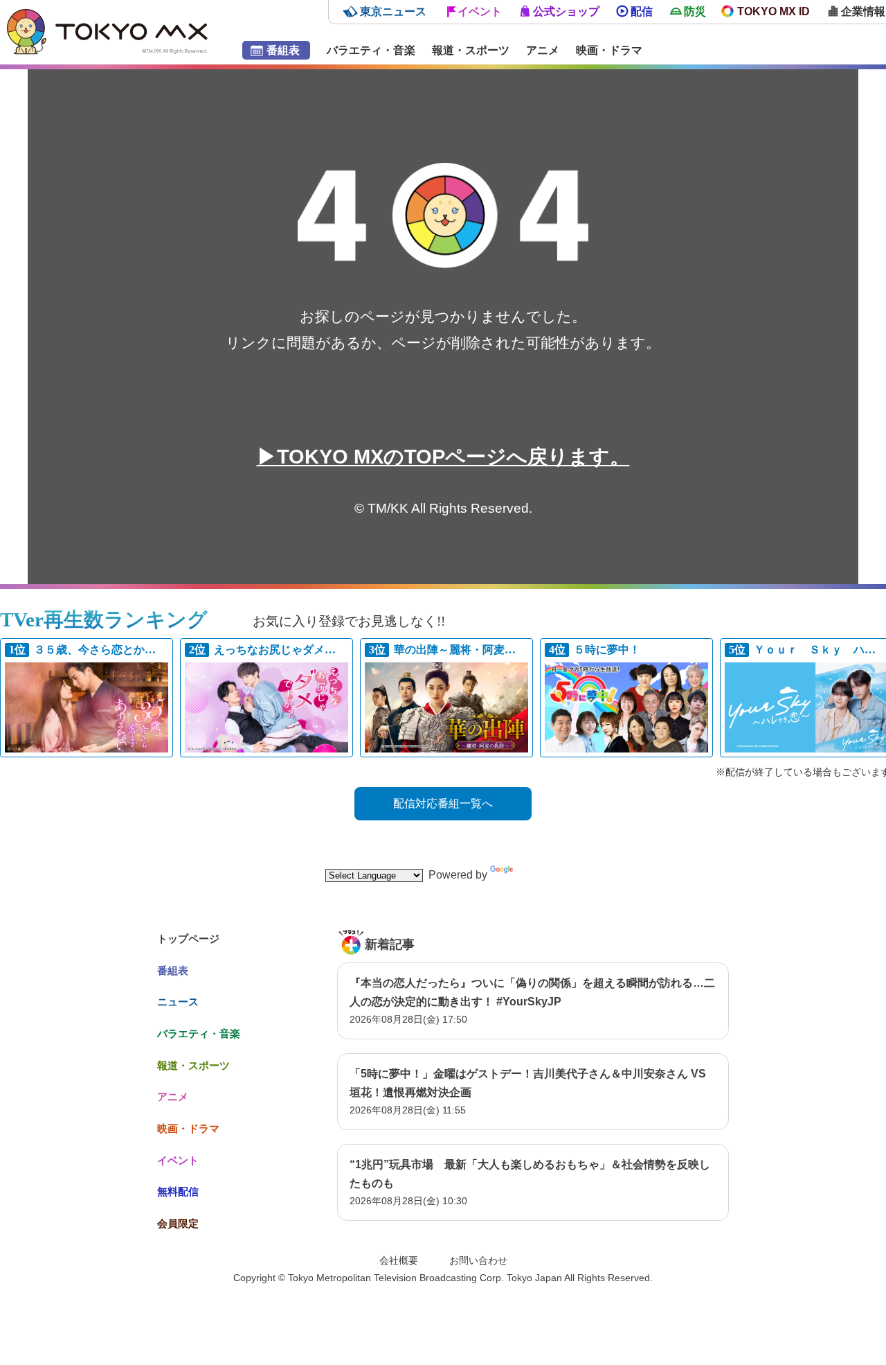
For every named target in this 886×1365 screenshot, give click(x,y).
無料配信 (178, 1191)
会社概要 (398, 1260)
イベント (480, 11)
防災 (695, 11)
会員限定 (178, 1223)
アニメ (542, 50)
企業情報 (863, 11)
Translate (538, 875)
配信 (642, 11)
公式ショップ (566, 11)
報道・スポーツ (470, 50)
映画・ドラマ (609, 50)
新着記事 (390, 944)
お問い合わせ (478, 1260)
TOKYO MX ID (773, 11)
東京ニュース (393, 11)
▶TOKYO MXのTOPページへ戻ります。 (443, 457)
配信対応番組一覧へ (443, 803)
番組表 (283, 50)
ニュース (178, 1001)
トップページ (188, 938)
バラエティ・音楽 (371, 50)
